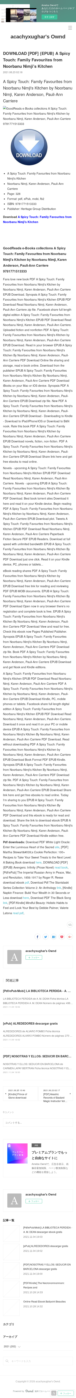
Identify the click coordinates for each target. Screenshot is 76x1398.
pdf (27, 882)
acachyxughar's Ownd (38, 37)
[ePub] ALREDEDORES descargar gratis (30, 1023)
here (39, 862)
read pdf (18, 913)
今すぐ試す (49, 16)
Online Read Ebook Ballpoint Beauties (44, 1301)
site (57, 847)
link (59, 888)
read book (61, 867)
